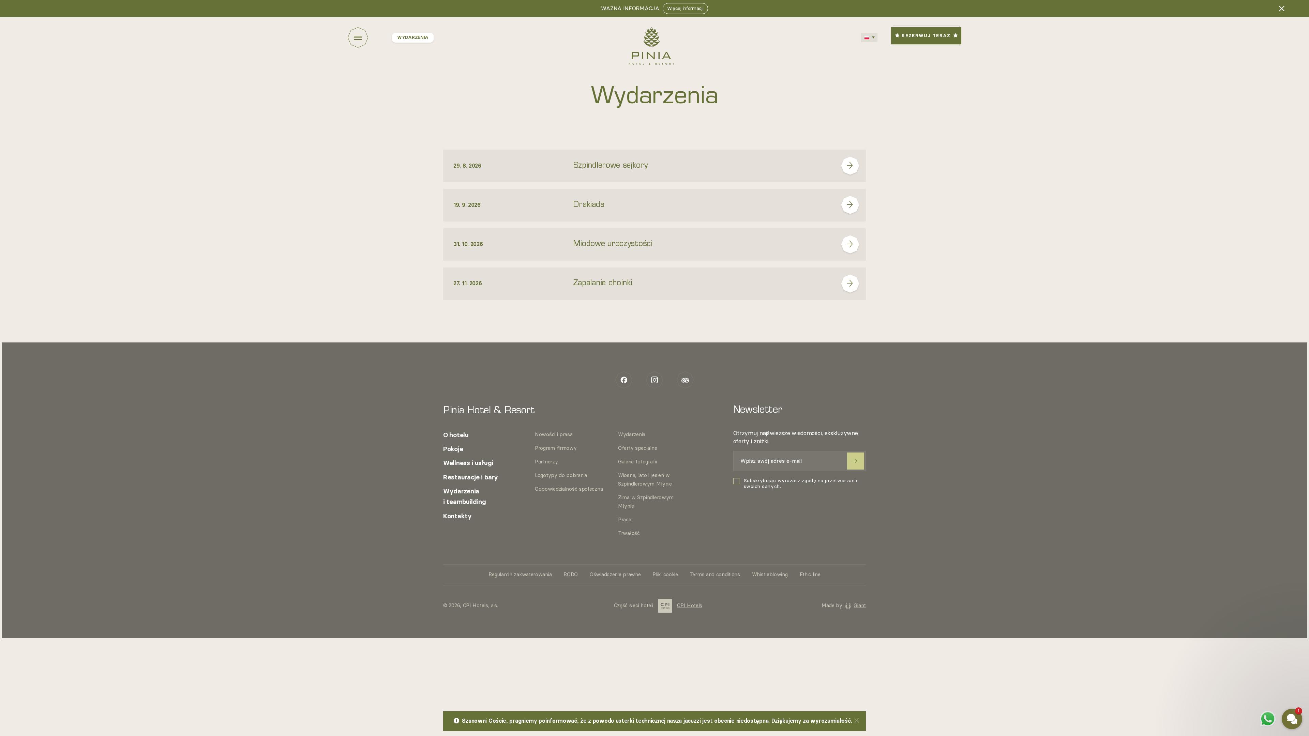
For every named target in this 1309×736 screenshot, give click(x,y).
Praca (624, 519)
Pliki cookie (665, 574)
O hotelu (456, 435)
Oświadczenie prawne (615, 574)
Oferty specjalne (637, 448)
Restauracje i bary (470, 477)
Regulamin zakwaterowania (520, 574)
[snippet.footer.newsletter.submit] (855, 461)
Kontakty (457, 516)
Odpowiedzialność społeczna (569, 489)
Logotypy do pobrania (561, 475)
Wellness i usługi (468, 463)
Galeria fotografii (637, 461)
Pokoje (453, 449)
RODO (570, 574)
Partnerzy (546, 461)
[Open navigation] (370, 37)
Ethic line (810, 574)
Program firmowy (556, 448)
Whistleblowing (770, 574)
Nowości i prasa (554, 434)
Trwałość (629, 533)
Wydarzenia (631, 434)
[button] (1251, 643)
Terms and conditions (715, 574)
